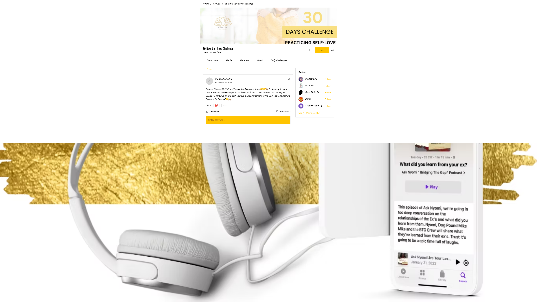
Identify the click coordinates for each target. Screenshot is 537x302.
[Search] (309, 50)
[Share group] (332, 50)
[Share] (288, 79)
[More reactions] (225, 105)
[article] (248, 101)
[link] (212, 60)
